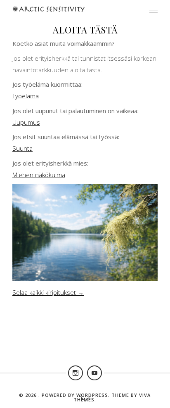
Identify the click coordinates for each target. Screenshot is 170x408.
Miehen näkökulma (38, 175)
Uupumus (26, 122)
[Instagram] (75, 372)
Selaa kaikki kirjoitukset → (48, 292)
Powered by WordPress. (76, 395)
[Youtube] (94, 372)
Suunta (22, 148)
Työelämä (25, 96)
